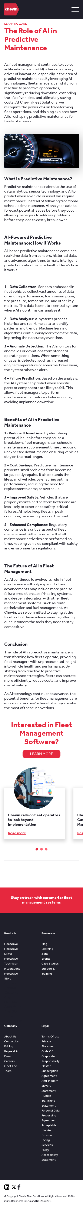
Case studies (50, 963)
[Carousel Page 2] (41, 849)
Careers (9, 1061)
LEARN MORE (41, 754)
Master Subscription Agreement (50, 1071)
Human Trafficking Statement (49, 1100)
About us (10, 1036)
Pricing (8, 1046)
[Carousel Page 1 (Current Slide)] (37, 849)
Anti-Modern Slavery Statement (50, 1085)
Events (46, 958)
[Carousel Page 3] (46, 849)
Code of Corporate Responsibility (51, 1056)
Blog (44, 944)
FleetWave (11, 944)
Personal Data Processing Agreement (51, 1115)
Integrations (12, 969)
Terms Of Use (51, 1036)
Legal (45, 1026)
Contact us (11, 1041)
